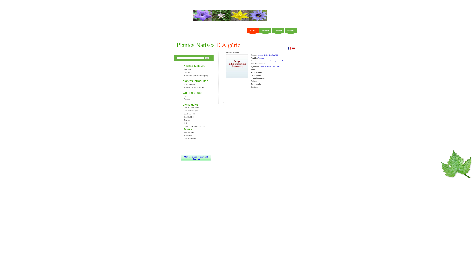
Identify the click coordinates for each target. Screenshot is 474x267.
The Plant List (189, 117)
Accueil (253, 30)
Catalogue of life (190, 114)
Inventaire (187, 69)
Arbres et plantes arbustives (194, 87)
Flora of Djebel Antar (191, 108)
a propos (278, 30)
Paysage (187, 99)
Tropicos (187, 120)
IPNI (185, 123)
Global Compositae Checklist (194, 126)
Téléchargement (189, 132)
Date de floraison (190, 139)
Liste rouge (188, 72)
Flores (186, 96)
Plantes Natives (208, 45)
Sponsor (265, 30)
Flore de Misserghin (191, 111)
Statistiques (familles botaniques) (196, 76)
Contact (290, 30)
